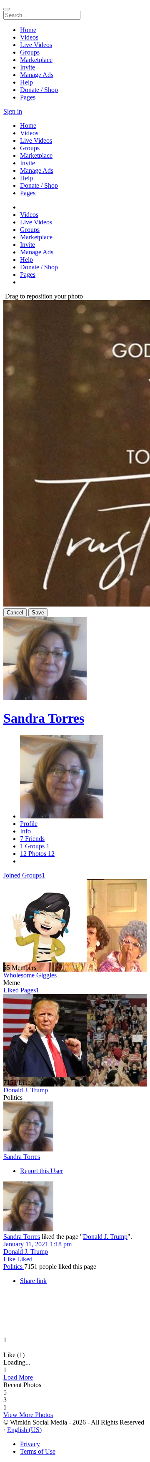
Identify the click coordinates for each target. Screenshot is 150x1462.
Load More (18, 1377)
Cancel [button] (15, 612)
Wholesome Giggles (30, 975)
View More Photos (28, 1414)
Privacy (30, 1443)
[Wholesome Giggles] (75, 921)
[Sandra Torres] (75, 1127)
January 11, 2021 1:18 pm (37, 1244)
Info (25, 831)
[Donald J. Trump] (75, 1036)
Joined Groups (24, 875)
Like (9, 1259)
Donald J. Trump (25, 1090)
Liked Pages (21, 990)
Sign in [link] (12, 111)
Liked (24, 1259)
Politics (13, 1266)
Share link (33, 1280)
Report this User (41, 1170)
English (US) (24, 1429)
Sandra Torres (43, 718)
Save (38, 612)
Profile (29, 823)
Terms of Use (37, 1451)
